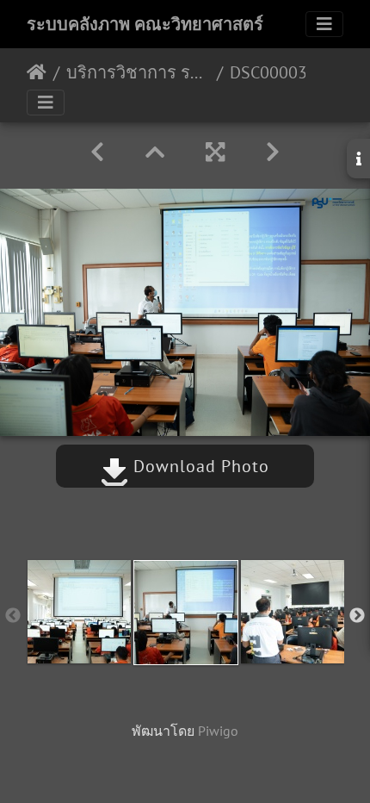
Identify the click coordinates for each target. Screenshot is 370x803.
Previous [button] (13, 616)
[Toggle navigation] (324, 24)
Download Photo (198, 466)
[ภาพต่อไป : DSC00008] (272, 152)
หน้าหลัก (36, 72)
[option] (79, 611)
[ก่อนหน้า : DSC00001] (97, 152)
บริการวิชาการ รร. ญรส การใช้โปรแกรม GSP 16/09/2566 (138, 72)
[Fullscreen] (215, 152)
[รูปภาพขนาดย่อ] (155, 152)
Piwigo (218, 730)
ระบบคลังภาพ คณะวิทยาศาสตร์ (145, 24)
